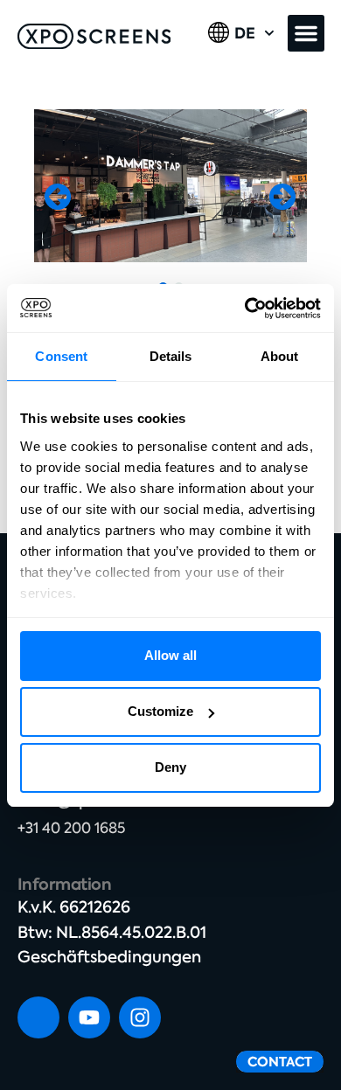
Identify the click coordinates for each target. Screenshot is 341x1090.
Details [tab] (171, 356)
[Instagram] (140, 1017)
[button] (306, 33)
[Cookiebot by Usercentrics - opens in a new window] (245, 308)
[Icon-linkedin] (38, 1017)
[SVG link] (94, 36)
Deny (170, 767)
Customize (160, 711)
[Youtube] (89, 1017)
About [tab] (280, 356)
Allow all (170, 655)
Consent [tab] (61, 356)
